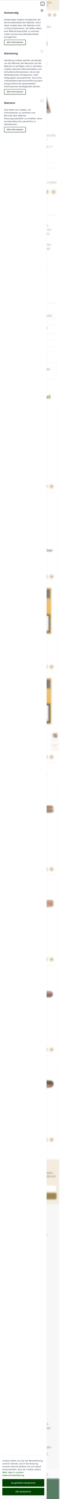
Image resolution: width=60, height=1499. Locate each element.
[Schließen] (42, 3)
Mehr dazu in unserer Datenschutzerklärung (13, 1474)
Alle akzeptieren (23, 1491)
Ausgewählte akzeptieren (23, 1482)
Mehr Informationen (15, 42)
